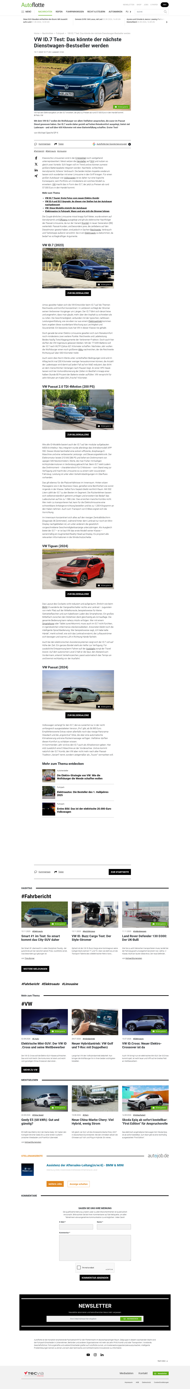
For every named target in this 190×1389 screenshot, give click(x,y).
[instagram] (95, 1355)
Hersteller (81, 161)
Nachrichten (45, 11)
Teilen (61, 144)
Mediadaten (126, 1373)
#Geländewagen (139, 931)
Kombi (85, 223)
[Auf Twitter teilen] (36, 164)
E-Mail (61, 1222)
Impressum (129, 1382)
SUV (92, 161)
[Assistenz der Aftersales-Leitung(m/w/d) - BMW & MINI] (27, 1169)
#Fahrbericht (36, 896)
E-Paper (154, 5)
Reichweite (95, 229)
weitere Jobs (55, 1184)
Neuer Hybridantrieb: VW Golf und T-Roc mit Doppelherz (92, 1045)
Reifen (59, 11)
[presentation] (167, 22)
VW (54, 184)
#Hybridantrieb (89, 1039)
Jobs (146, 5)
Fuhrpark (60, 33)
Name (99, 1222)
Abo (164, 5)
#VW (26, 1004)
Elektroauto (90, 233)
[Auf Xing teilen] (36, 176)
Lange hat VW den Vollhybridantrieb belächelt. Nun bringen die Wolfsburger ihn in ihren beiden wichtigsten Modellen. (93, 1058)
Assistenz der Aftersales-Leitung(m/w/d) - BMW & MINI (85, 1165)
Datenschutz (146, 1382)
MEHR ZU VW (30, 1069)
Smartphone (48, 623)
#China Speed (37, 1115)
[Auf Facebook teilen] (36, 158)
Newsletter (128, 5)
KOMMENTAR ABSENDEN (95, 1277)
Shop (139, 5)
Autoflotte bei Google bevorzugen (112, 144)
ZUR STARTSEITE (120, 872)
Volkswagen (70, 177)
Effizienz (63, 219)
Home (36, 33)
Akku (80, 349)
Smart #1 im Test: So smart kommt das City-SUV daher (40, 938)
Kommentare (44, 144)
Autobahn (90, 648)
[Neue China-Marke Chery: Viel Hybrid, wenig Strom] (95, 1098)
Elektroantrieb (95, 321)
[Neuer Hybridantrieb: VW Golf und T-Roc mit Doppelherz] (95, 1022)
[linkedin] (102, 1354)
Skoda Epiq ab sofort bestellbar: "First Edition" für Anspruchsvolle (145, 1121)
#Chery (86, 1115)
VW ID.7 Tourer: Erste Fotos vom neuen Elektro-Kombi (72, 198)
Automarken (115, 11)
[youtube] (88, 1354)
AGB (137, 1382)
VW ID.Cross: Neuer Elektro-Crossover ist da (142, 1045)
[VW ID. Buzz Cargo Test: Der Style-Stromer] (95, 915)
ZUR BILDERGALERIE (78, 293)
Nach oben (162, 1361)
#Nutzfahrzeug (89, 931)
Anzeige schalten (79, 1184)
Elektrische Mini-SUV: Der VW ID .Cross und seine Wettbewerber (44, 1045)
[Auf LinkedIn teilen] (36, 170)
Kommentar (64, 1233)
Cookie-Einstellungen (161, 1382)
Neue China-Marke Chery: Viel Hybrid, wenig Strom (93, 1121)
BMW (44, 607)
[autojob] (158, 1156)
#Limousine (70, 984)
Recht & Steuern (96, 11)
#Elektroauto (37, 931)
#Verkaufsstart (139, 1115)
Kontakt (143, 1373)
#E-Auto (35, 1039)
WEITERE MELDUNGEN (35, 968)
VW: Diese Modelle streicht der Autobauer (66, 208)
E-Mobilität (80, 158)
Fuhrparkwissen (75, 11)
